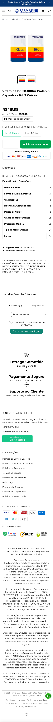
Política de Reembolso (13, 468)
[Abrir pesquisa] (9, 11)
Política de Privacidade (14, 477)
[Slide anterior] (3, 3)
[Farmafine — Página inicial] (26, 11)
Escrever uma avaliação (26, 331)
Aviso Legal (8, 482)
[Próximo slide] (50, 3)
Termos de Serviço (11, 473)
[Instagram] (26, 715)
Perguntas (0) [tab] (38, 305)
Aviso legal (43, 703)
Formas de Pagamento (14, 491)
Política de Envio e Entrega (16, 458)
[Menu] (4, 11)
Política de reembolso (15, 700)
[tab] (22, 80)
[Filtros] (7, 314)
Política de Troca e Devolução (17, 463)
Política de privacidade (37, 700)
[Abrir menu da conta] (43, 11)
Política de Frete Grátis (14, 496)
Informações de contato (26, 706)
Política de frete (30, 703)
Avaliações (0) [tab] (15, 305)
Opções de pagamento (20, 118)
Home (5, 19)
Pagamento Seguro (12, 487)
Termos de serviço (13, 703)
